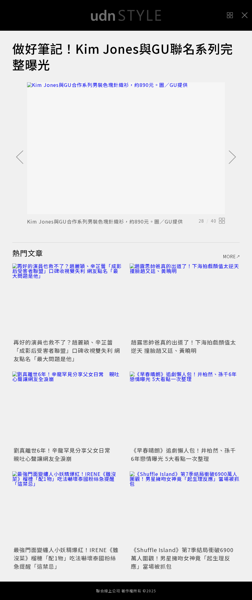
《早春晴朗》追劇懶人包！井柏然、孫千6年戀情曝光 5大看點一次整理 (183, 454)
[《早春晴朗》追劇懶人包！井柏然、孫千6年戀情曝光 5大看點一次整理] (185, 408)
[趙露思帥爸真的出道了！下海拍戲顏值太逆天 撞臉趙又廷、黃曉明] (185, 300)
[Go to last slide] (19, 157)
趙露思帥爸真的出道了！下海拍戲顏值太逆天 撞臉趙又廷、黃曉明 (183, 346)
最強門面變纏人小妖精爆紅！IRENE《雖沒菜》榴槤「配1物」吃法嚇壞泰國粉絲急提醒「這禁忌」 (66, 558)
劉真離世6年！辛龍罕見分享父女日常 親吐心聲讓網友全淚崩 (65, 454)
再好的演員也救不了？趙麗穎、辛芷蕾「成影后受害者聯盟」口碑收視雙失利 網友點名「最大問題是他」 (67, 350)
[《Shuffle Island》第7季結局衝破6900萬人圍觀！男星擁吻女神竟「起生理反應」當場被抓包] (185, 508)
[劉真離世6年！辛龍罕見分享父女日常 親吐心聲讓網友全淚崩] (67, 408)
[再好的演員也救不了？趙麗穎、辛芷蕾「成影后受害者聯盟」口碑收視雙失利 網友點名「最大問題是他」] (67, 300)
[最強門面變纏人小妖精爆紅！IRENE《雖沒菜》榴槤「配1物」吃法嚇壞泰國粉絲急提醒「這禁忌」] (67, 508)
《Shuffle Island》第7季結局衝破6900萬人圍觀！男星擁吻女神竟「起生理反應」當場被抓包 (182, 558)
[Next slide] (232, 157)
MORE (229, 256)
